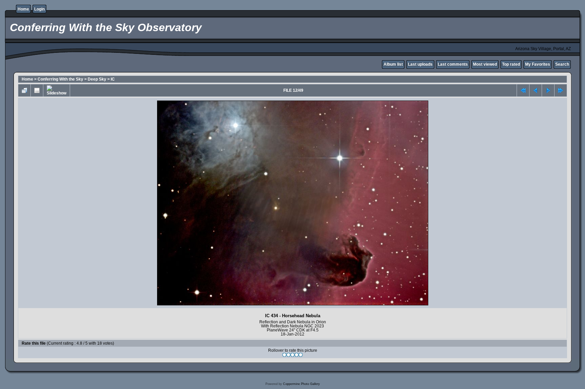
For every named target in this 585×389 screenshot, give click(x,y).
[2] (288, 355)
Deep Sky (97, 79)
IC (113, 79)
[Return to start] (523, 90)
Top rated (511, 64)
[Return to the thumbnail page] (24, 90)
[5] (301, 355)
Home (23, 9)
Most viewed (485, 64)
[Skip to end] (561, 90)
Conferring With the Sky (60, 79)
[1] (284, 355)
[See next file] (548, 90)
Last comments (453, 64)
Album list (393, 64)
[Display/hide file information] (37, 90)
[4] (297, 355)
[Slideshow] (56, 90)
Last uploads (420, 64)
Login (39, 9)
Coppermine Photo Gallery (301, 384)
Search (562, 64)
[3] (292, 355)
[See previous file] (535, 90)
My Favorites (537, 64)
